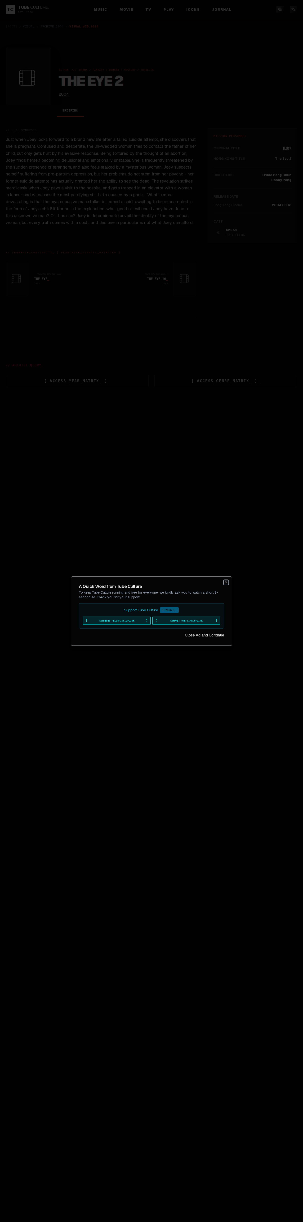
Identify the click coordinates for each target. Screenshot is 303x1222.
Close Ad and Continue (204, 634)
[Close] (226, 582)
